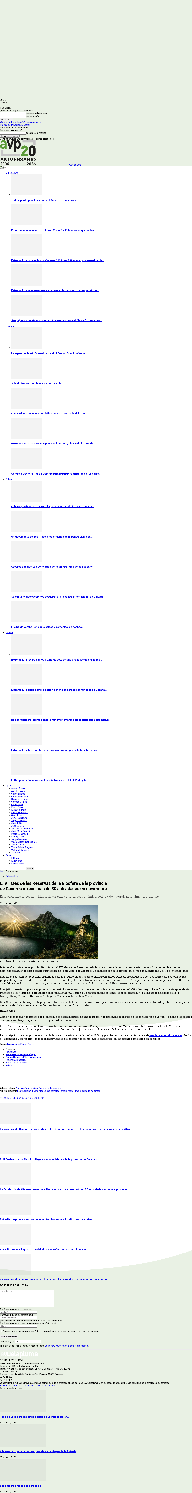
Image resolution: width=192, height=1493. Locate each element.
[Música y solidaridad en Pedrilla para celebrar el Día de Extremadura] (26, 501)
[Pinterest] (25, 1075)
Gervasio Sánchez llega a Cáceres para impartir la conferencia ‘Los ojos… (55, 473)
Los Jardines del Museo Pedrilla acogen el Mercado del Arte (48, 413)
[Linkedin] (35, 1075)
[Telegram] (55, 1075)
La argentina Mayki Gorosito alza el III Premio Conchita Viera (48, 353)
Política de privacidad (23, 1385)
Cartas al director (19, 796)
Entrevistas (16, 860)
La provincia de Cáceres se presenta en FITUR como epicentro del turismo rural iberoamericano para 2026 (65, 1129)
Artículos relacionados (14, 1097)
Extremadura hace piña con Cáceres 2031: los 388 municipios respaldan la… (57, 260)
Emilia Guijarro (18, 807)
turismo (9, 1065)
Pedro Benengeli (19, 834)
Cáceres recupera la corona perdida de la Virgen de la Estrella (38, 1451)
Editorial (15, 858)
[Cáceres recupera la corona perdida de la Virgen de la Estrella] (23, 1445)
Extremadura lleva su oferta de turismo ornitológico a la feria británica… (55, 750)
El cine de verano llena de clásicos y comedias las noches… (47, 627)
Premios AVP (17, 863)
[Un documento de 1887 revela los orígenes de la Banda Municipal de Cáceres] (26, 531)
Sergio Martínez (19, 839)
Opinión (9, 785)
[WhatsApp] (45, 1075)
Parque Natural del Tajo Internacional (23, 1057)
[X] (14, 1075)
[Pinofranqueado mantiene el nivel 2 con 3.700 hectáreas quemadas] (26, 224)
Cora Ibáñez (17, 804)
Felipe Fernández (19, 812)
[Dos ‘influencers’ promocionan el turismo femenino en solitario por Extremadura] (26, 714)
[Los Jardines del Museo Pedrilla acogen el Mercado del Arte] (26, 408)
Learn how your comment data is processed (66, 1345)
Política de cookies (45, 1385)
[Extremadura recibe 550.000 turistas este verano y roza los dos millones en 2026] (26, 654)
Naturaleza (11, 1052)
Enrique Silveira (18, 809)
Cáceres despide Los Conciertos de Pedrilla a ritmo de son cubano (52, 566)
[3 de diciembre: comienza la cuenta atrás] (26, 378)
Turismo (9, 632)
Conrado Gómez (19, 801)
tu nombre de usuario (36, 113)
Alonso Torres (18, 788)
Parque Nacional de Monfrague (21, 1054)
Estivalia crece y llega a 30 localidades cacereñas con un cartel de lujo (43, 1249)
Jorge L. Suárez (19, 820)
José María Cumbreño (22, 828)
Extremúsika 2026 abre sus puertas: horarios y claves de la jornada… (53, 443)
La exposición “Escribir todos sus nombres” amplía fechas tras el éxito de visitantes (58, 1091)
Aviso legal (5, 1385)
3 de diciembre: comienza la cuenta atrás (36, 383)
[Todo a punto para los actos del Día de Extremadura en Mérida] (26, 194)
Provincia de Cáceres (16, 1060)
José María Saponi (20, 831)
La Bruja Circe (18, 836)
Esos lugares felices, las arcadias (20, 1485)
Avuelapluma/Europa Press (20, 1044)
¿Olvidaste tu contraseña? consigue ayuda (20, 122)
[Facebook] (4, 1075)
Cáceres (10, 326)
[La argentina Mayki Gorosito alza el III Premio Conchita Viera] (26, 347)
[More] (65, 1075)
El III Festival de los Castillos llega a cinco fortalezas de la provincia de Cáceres (48, 1159)
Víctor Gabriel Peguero (22, 847)
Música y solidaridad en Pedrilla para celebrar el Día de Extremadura (52, 506)
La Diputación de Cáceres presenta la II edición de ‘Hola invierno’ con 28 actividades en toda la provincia (63, 1189)
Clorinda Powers (19, 799)
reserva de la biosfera (16, 1062)
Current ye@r (7, 1341)
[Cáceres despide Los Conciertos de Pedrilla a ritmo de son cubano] (26, 561)
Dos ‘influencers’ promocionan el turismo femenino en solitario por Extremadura (60, 719)
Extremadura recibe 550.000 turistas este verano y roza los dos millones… (56, 659)
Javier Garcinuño (19, 818)
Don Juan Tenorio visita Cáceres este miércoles (39, 1088)
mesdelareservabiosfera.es (165, 1035)
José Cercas (17, 826)
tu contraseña (32, 116)
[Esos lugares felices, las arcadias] (23, 1480)
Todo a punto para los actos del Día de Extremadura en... (34, 1416)
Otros (8, 855)
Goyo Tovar (16, 815)
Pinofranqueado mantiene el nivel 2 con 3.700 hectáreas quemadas (52, 230)
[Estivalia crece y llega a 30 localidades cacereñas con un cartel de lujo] (15, 1244)
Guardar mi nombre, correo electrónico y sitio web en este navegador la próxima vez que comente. (51, 1331)
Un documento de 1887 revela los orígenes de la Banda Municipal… (52, 536)
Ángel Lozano (18, 791)
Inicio (2, 871)
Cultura (9, 479)
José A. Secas (18, 823)
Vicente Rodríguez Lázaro (24, 842)
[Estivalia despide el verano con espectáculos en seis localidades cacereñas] (15, 1214)
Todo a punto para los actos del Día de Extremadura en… (45, 200)
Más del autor (36, 1097)
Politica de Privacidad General (15, 125)
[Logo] (2, 168)
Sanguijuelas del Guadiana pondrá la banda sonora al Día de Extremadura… (56, 320)
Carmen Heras (18, 793)
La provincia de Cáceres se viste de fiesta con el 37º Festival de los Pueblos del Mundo (53, 1279)
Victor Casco (17, 844)
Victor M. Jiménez (20, 850)
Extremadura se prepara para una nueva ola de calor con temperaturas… (55, 290)
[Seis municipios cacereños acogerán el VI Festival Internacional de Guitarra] (26, 591)
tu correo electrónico (36, 133)
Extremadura (12, 173)
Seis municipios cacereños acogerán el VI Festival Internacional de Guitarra (57, 596)
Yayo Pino (16, 852)
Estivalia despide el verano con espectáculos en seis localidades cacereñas (46, 1219)
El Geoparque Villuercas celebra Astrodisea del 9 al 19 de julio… (50, 780)
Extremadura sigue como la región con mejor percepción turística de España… (59, 689)
